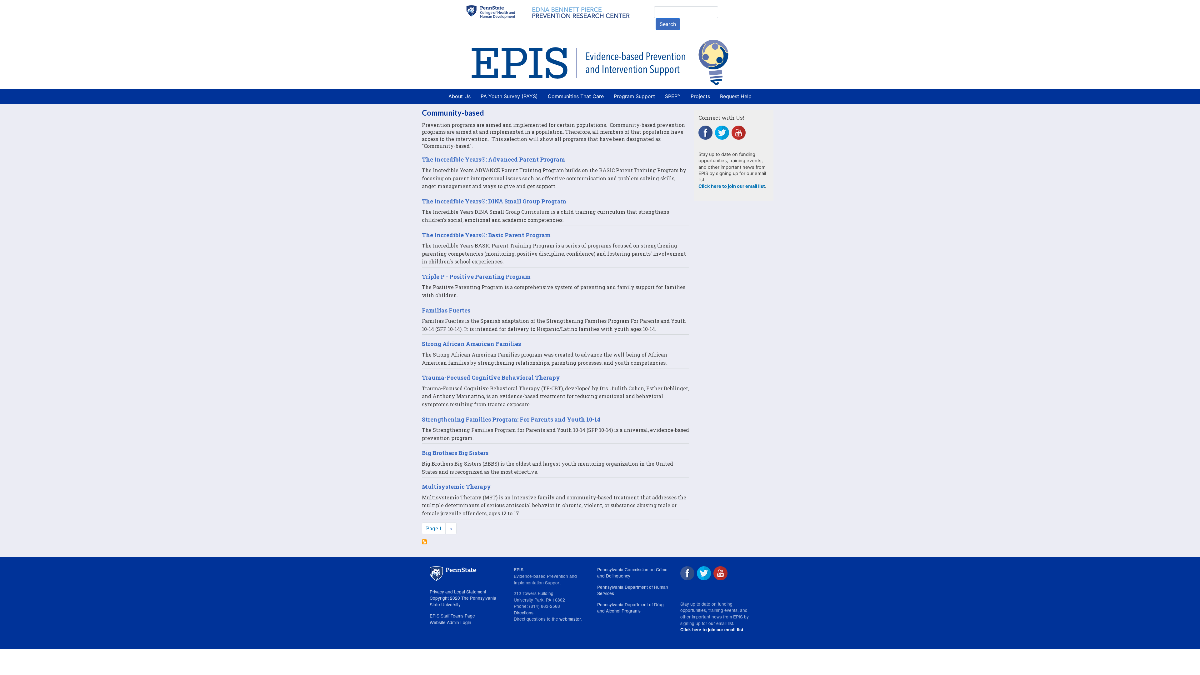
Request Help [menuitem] (736, 96)
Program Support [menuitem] (634, 96)
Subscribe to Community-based (424, 541)
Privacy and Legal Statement (458, 591)
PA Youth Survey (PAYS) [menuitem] (509, 96)
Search (668, 24)
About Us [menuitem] (459, 96)
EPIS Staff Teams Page (452, 615)
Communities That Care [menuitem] (576, 96)
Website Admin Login (450, 622)
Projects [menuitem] (700, 96)
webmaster (570, 619)
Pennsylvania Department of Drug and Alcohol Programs (630, 607)
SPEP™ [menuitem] (673, 96)
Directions (523, 612)
